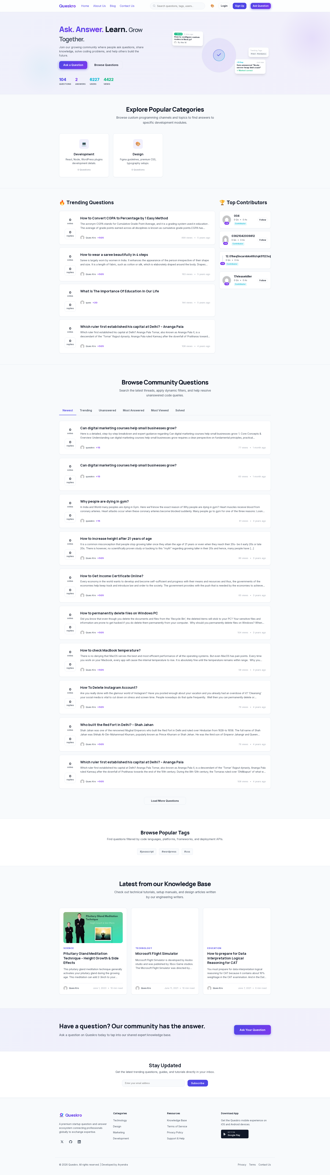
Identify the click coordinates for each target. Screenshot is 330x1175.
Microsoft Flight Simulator (156, 953)
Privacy (242, 1164)
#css (187, 851)
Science (68, 948)
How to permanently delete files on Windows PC (119, 613)
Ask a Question (73, 65)
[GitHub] (71, 1142)
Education (214, 948)
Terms (252, 1164)
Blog (113, 6)
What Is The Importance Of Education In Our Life (119, 291)
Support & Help (176, 1138)
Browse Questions (106, 65)
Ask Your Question (252, 1030)
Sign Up (239, 5)
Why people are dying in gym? (104, 501)
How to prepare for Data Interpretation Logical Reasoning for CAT (226, 958)
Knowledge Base (177, 1120)
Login (224, 5)
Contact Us (127, 6)
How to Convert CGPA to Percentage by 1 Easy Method (124, 218)
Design (117, 1126)
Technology (143, 948)
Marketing (119, 1132)
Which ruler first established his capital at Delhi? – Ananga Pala (132, 326)
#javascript (147, 851)
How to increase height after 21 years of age (116, 538)
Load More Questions (165, 800)
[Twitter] (62, 1142)
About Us (99, 6)
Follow (262, 220)
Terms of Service (177, 1126)
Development (121, 1138)
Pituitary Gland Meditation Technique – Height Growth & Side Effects (91, 958)
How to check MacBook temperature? (110, 650)
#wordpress (169, 851)
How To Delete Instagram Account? (108, 687)
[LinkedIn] (79, 1142)
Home (85, 6)
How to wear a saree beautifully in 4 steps (114, 254)
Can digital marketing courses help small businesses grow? (128, 428)
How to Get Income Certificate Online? (111, 576)
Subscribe (197, 1083)
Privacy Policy (175, 1132)
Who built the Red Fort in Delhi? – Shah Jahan (116, 724)
